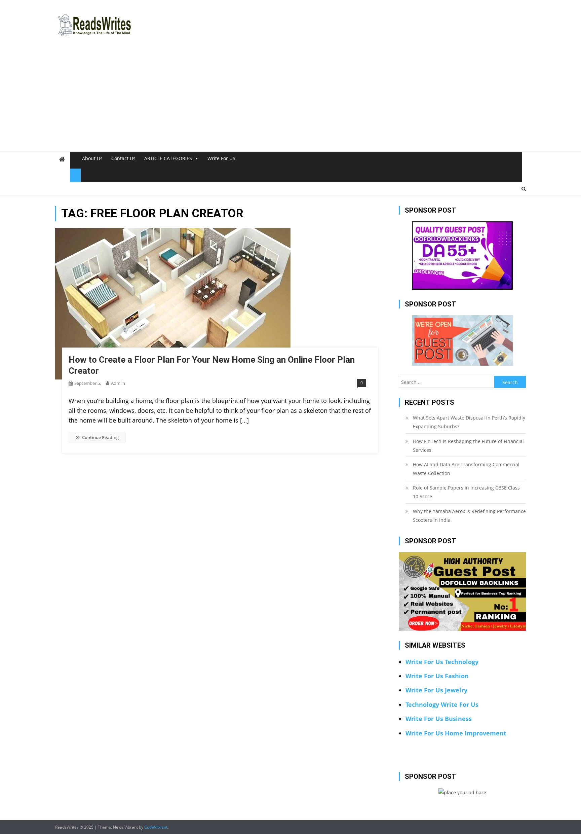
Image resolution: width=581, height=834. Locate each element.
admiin (118, 383)
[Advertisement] (290, 101)
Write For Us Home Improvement (455, 733)
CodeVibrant (155, 827)
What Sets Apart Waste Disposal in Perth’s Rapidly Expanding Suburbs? (469, 422)
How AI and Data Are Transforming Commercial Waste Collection (466, 468)
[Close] (75, 175)
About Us (92, 158)
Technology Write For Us (441, 704)
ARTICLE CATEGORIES (168, 158)
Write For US (221, 158)
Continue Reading (100, 437)
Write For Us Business (438, 719)
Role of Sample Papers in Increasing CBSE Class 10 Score (466, 492)
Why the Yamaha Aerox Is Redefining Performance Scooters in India (469, 515)
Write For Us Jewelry (436, 690)
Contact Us (123, 158)
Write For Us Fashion (437, 676)
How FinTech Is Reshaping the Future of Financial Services (468, 445)
